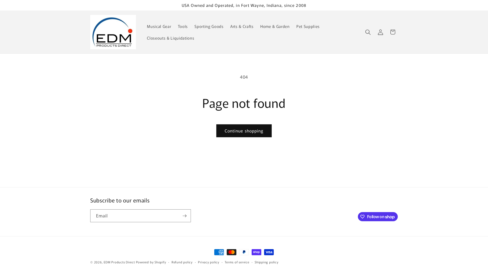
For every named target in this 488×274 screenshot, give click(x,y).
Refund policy (182, 262)
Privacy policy (208, 262)
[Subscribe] (184, 215)
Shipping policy (267, 262)
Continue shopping (244, 131)
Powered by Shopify (151, 262)
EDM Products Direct (119, 262)
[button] (368, 32)
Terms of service (237, 262)
